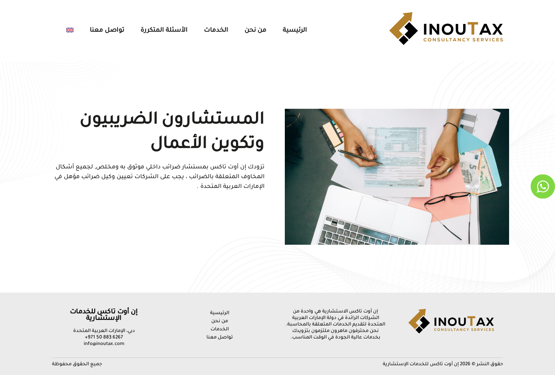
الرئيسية (295, 30)
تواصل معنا (107, 30)
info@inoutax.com (104, 344)
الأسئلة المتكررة (164, 30)
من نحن (256, 30)
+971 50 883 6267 (104, 338)
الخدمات (216, 30)
